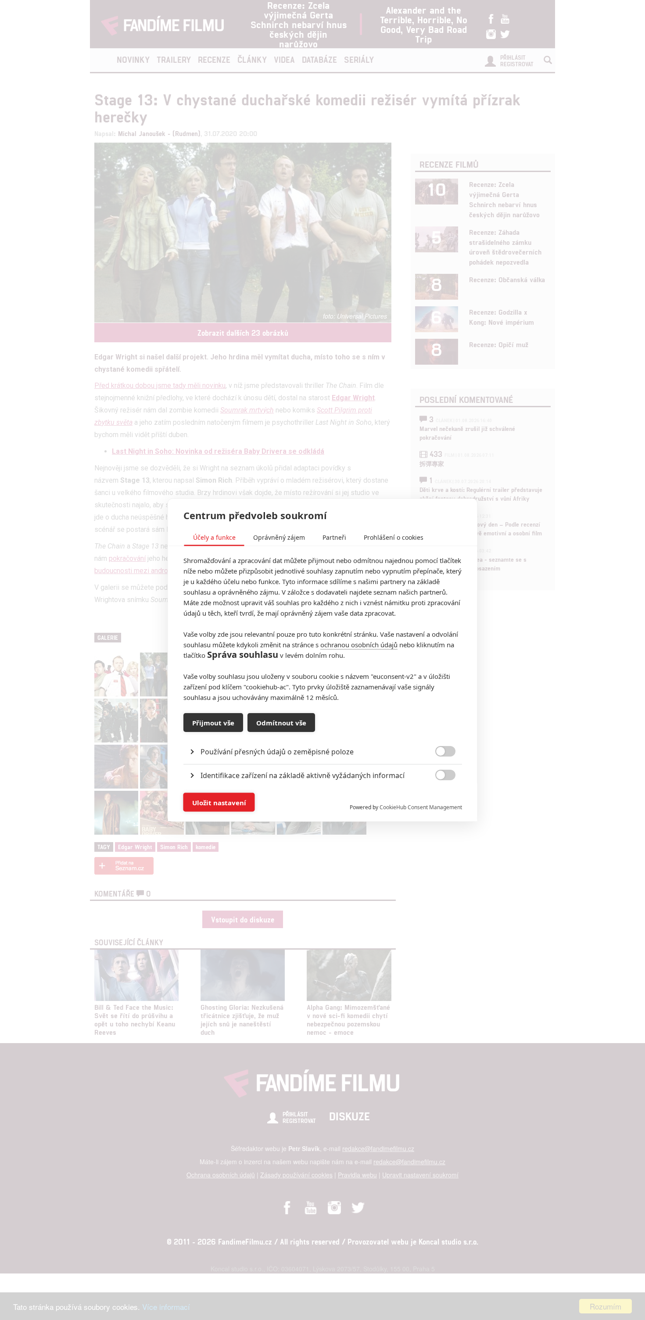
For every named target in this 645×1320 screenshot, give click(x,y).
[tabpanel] (322, 731)
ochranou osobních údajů (359, 644)
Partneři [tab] (334, 537)
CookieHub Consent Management (421, 807)
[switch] (438, 798)
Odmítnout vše (281, 722)
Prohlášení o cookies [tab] (393, 537)
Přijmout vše (213, 722)
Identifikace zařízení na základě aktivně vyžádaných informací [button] (303, 775)
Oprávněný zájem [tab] (279, 537)
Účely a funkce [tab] (214, 537)
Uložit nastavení (219, 802)
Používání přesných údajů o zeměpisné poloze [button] (277, 752)
